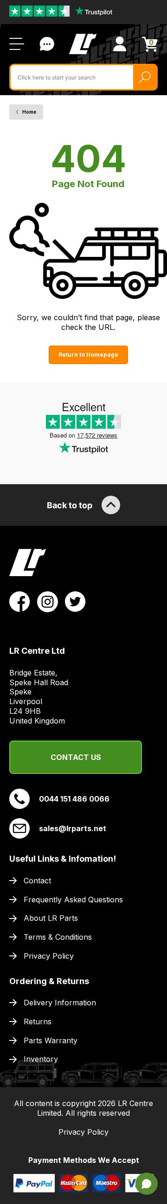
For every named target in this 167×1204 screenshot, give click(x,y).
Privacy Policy (49, 956)
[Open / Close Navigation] (16, 44)
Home (29, 112)
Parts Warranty (50, 1040)
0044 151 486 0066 (74, 798)
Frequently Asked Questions (73, 899)
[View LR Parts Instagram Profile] (47, 601)
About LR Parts (51, 918)
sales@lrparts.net (72, 828)
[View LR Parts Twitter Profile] (75, 601)
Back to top (69, 505)
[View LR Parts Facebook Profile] (19, 601)
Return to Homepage (88, 354)
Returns (37, 1021)
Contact (37, 880)
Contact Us (46, 43)
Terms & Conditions (58, 937)
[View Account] (119, 43)
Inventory (41, 1059)
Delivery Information (60, 1002)
